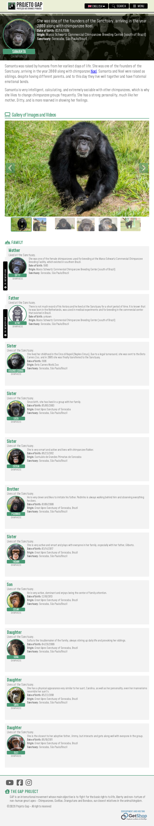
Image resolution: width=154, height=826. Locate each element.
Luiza (16, 419)
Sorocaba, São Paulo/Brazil (55, 273)
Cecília (16, 466)
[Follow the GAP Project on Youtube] (10, 782)
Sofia (16, 657)
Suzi (16, 753)
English (97, 6)
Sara (16, 705)
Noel (94, 71)
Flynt (17, 323)
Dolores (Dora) (15, 371)
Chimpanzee (17, 279)
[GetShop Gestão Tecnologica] (134, 817)
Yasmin (16, 562)
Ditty (17, 276)
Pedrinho (15, 514)
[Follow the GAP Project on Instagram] (29, 782)
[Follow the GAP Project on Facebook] (20, 782)
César (16, 610)
